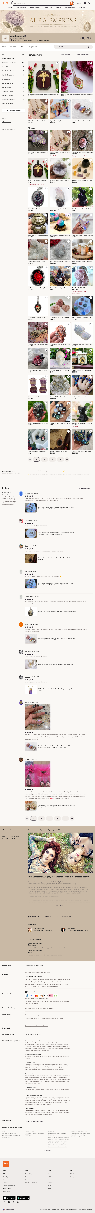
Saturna (27, 702)
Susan (26, 624)
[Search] (71, 3)
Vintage (58, 7)
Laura (26, 520)
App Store (9, 1198)
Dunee (27, 759)
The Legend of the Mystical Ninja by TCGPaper (35, 1134)
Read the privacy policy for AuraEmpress (36, 1026)
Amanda (27, 651)
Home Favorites (35, 7)
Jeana (26, 546)
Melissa (27, 596)
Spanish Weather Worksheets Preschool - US (11, 1136)
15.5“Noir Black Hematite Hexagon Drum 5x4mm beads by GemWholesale (81, 1135)
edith (26, 571)
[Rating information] (11, 40)
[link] (30, 459)
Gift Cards (82, 7)
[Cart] (89, 3)
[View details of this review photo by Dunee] (37, 774)
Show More (47, 1150)
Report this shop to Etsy (9, 129)
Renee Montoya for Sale (9, 1133)
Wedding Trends (70, 7)
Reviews (13, 47)
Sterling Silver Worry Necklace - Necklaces (57, 1134)
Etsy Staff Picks (21, 7)
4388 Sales (5, 119)
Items (4, 47)
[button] (83, 38)
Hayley (27, 493)
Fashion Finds (48, 7)
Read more (58, 478)
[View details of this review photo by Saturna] (37, 717)
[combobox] (40, 3)
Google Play (23, 1198)
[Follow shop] (88, 38)
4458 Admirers (6, 122)
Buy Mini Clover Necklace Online (57, 1147)
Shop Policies (33, 47)
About (22, 47)
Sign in (79, 3)
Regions (89, 1209)
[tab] (13, 55)
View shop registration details (34, 1121)
